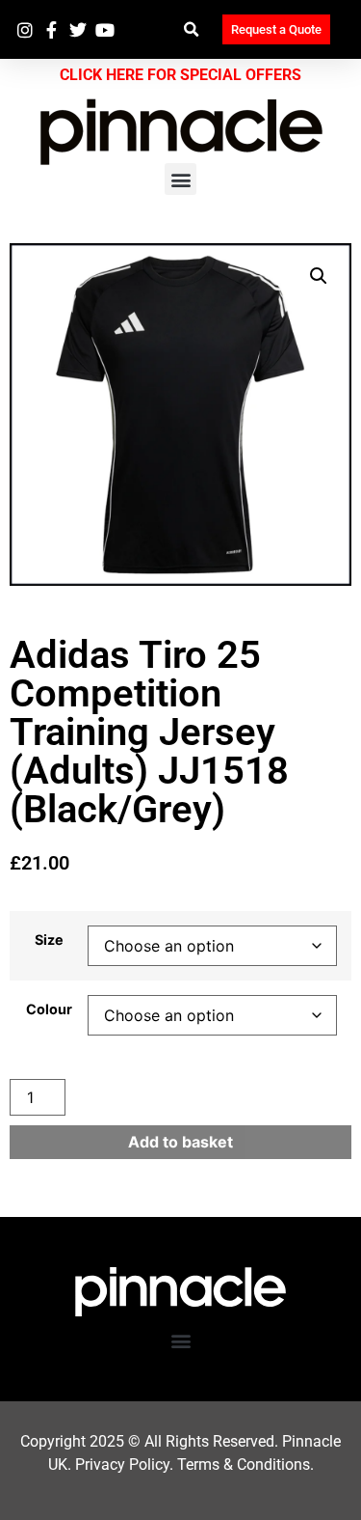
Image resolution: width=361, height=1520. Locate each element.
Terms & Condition (239, 1464)
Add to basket (180, 1141)
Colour (49, 1009)
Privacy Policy (122, 1464)
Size (49, 940)
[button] (192, 29)
